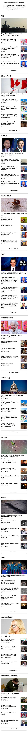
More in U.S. (13, 70)
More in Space (14, 611)
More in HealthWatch (13, 248)
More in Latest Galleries (13, 670)
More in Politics (13, 190)
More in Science (13, 492)
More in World (14, 312)
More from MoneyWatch (14, 130)
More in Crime (14, 551)
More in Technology (14, 432)
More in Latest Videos (13, 728)
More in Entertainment (13, 372)
